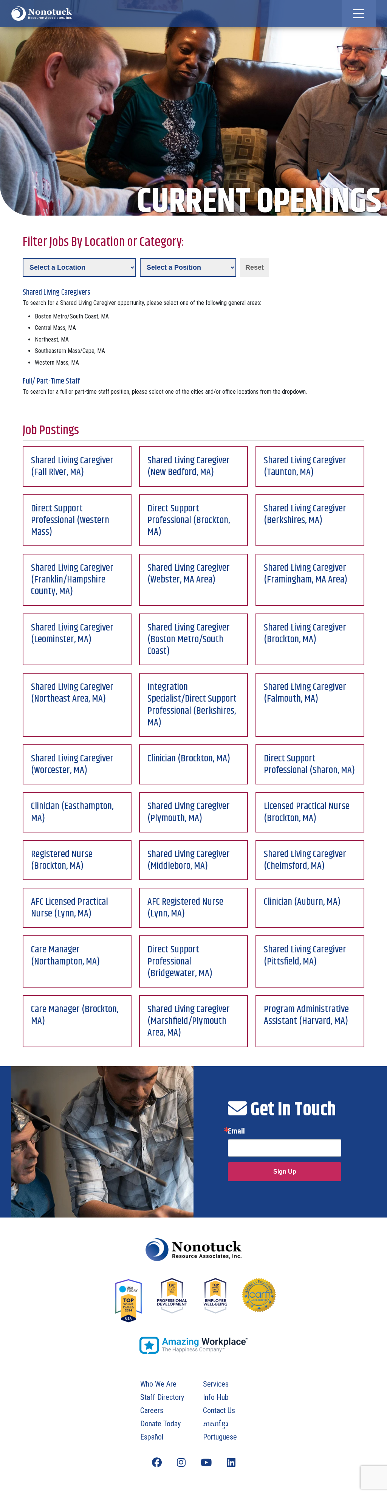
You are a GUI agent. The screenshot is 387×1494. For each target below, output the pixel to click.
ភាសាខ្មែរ (215, 1423)
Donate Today (160, 1423)
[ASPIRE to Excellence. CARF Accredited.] (259, 1302)
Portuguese (220, 1436)
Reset (254, 267)
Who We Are (158, 1383)
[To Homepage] (41, 13)
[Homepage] (193, 1249)
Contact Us (219, 1410)
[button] (359, 13)
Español (151, 1436)
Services (216, 1383)
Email (236, 1131)
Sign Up (284, 1171)
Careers (151, 1410)
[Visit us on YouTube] (206, 1462)
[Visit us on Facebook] (156, 1462)
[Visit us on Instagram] (181, 1462)
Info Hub (216, 1397)
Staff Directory (162, 1397)
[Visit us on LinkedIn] (231, 1462)
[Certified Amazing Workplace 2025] (193, 1345)
